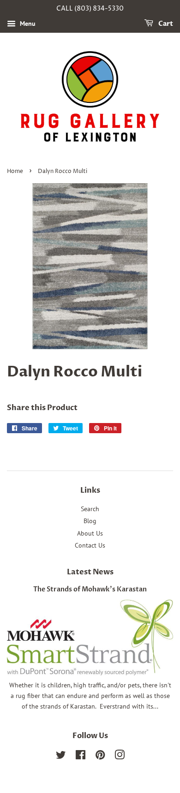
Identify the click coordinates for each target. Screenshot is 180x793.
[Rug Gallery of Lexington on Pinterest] (100, 756)
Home (15, 171)
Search (90, 509)
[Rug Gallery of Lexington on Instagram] (119, 756)
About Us (90, 533)
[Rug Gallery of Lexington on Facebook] (80, 756)
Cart (165, 23)
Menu (27, 23)
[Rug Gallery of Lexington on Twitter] (61, 756)
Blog (90, 521)
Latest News (90, 572)
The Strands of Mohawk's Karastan (90, 589)
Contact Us (90, 545)
